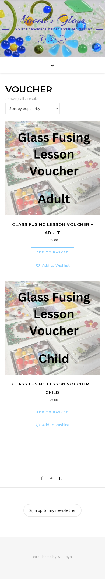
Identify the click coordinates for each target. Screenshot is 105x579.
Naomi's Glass (52, 19)
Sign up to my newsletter (52, 510)
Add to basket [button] (52, 252)
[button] (52, 265)
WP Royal (65, 556)
